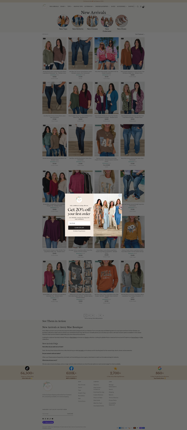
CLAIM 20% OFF (79, 227)
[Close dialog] (120, 195)
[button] (79, 231)
